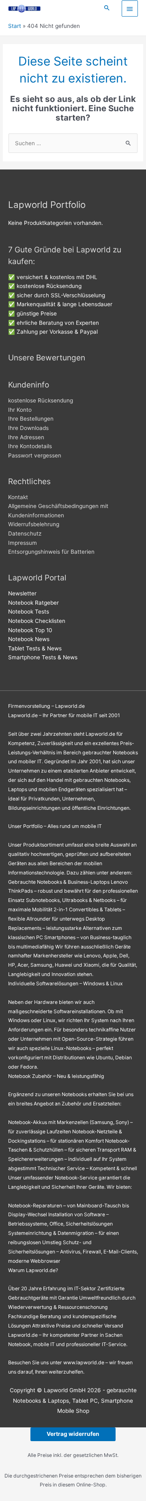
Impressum (22, 543)
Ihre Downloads (28, 428)
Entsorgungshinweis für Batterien (51, 551)
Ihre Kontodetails (30, 446)
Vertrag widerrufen (73, 1434)
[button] (107, 8)
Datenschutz (24, 533)
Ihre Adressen (26, 437)
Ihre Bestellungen (31, 418)
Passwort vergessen (34, 455)
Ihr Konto (20, 409)
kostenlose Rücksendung (40, 400)
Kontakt (18, 497)
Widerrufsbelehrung (33, 524)
